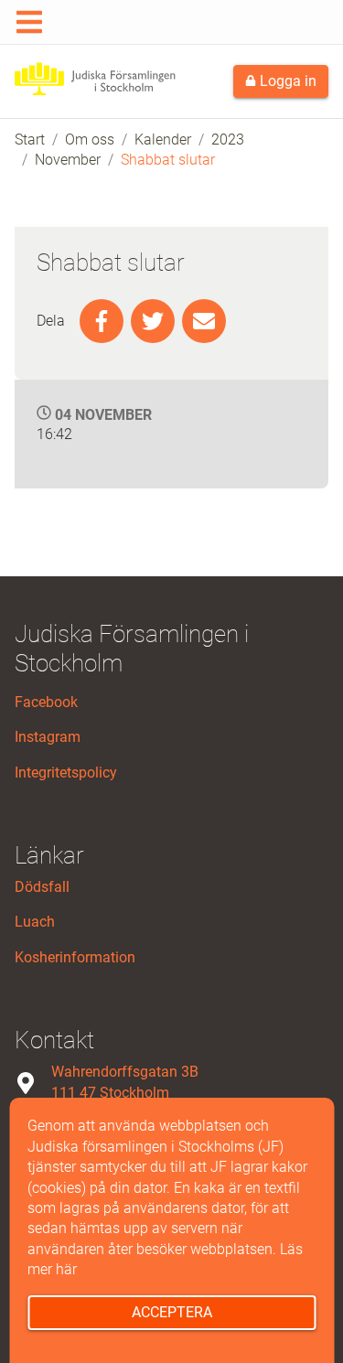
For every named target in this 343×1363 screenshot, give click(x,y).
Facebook (46, 702)
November (68, 159)
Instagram (47, 737)
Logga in (286, 81)
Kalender (162, 139)
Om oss (89, 139)
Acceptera (172, 1312)
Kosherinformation (75, 957)
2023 (227, 139)
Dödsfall (42, 887)
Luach (35, 921)
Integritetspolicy (66, 772)
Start (30, 139)
